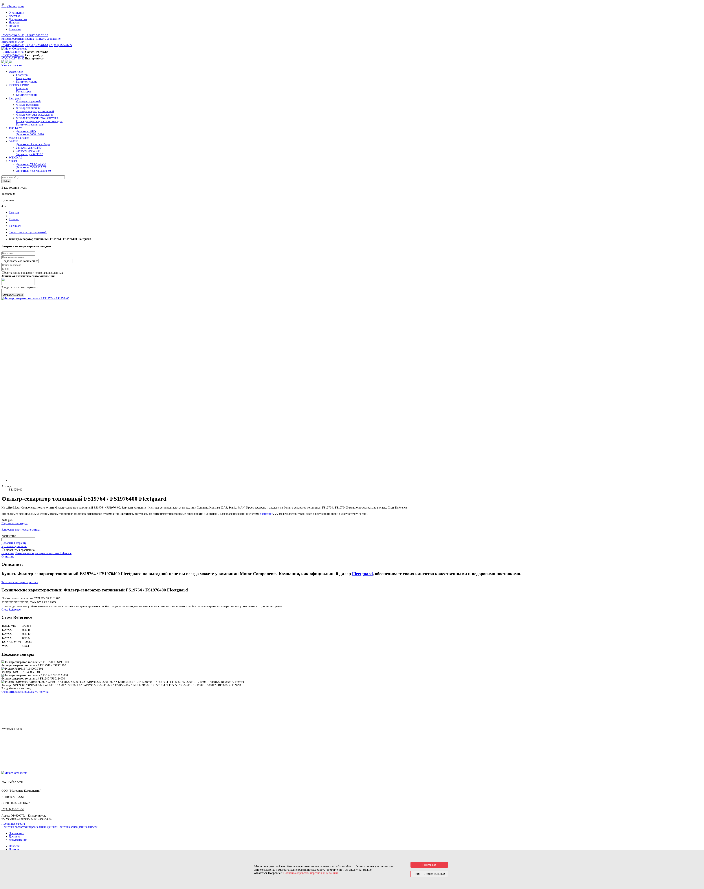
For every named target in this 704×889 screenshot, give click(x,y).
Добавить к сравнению (20, 549)
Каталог (14, 219)
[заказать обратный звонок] (3, 62)
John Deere (15, 127)
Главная (14, 212)
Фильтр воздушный (28, 101)
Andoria (13, 141)
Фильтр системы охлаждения (34, 114)
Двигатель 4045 (26, 131)
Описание (7, 553)
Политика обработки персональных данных (29, 826)
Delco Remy (16, 71)
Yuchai (13, 160)
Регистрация (16, 6)
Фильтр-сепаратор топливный (35, 111)
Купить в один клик (14, 546)
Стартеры (22, 74)
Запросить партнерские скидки (21, 529)
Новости (14, 22)
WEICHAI (15, 157)
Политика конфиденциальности (77, 826)
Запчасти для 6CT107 (29, 154)
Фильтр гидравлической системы (37, 117)
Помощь (14, 25)
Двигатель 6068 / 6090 (30, 134)
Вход (4, 6)
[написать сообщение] (7, 62)
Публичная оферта (13, 823)
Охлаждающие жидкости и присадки (39, 121)
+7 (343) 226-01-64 (36, 45)
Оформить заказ (11, 691)
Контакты (15, 29)
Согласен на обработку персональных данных (34, 272)
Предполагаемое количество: (19, 261)
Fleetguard (15, 98)
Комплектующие (26, 81)
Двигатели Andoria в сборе (33, 144)
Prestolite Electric (19, 84)
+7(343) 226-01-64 (12, 809)
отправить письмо (12, 41)
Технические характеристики (33, 553)
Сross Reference (62, 553)
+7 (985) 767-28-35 (36, 35)
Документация (18, 19)
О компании (16, 12)
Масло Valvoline (19, 137)
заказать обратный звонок (18, 38)
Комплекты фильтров (29, 124)
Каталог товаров (11, 65)
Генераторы (23, 78)
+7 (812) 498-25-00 (12, 51)
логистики (266, 513)
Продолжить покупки (36, 691)
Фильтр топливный (28, 108)
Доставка (14, 15)
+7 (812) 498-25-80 (12, 45)
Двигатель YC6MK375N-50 (33, 170)
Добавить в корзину (13, 542)
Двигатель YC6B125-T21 (32, 167)
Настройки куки (12, 781)
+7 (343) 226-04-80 (12, 35)
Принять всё (429, 865)
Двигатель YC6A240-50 (31, 164)
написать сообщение (47, 38)
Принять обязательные (429, 873)
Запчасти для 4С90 (28, 150)
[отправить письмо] (10, 62)
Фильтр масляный (27, 104)
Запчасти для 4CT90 (28, 147)
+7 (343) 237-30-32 (12, 58)
